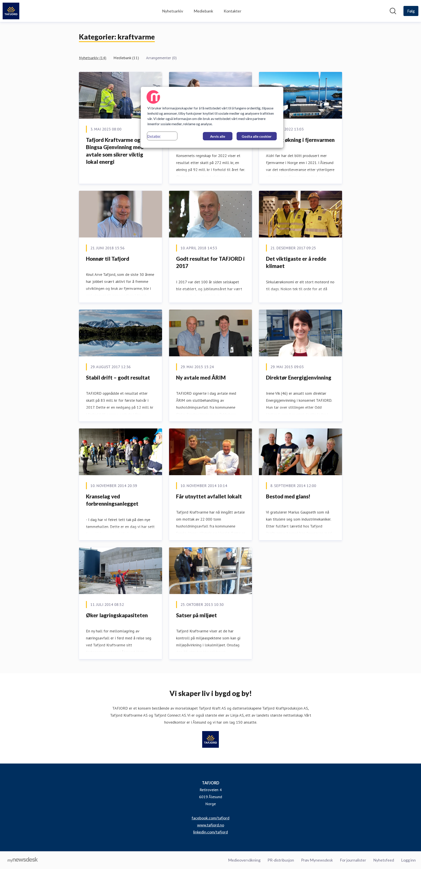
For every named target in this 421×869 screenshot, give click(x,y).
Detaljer (154, 136)
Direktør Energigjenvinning (298, 377)
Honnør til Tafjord (107, 258)
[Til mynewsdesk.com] (22, 860)
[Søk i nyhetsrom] (392, 10)
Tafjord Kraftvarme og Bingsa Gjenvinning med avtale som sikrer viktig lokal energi (114, 151)
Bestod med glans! (288, 496)
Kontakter (232, 11)
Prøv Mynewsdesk (317, 860)
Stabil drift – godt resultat (118, 377)
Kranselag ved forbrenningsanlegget (112, 500)
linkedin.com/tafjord (210, 832)
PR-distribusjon (281, 860)
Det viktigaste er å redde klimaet (296, 262)
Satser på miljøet (196, 615)
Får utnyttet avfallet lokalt (209, 496)
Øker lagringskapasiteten (117, 615)
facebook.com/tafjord (210, 817)
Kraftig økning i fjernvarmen (300, 140)
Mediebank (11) (126, 57)
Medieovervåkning (244, 860)
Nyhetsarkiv (172, 11)
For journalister (353, 860)
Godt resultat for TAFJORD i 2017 (210, 262)
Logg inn (408, 860)
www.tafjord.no (210, 825)
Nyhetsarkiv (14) (92, 57)
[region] (212, 117)
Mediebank (203, 11)
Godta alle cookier (257, 136)
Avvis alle (217, 136)
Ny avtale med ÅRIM (201, 377)
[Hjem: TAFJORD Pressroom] (11, 11)
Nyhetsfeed (383, 860)
